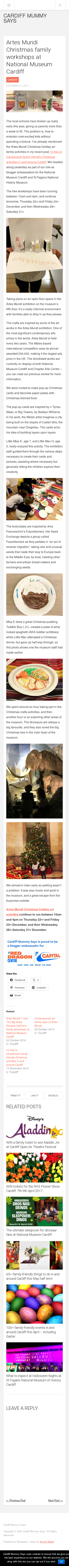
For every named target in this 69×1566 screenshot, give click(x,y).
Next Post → (55, 1500)
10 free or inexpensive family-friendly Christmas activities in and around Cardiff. (34, 157)
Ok (61, 1562)
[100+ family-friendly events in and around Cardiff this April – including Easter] (34, 1304)
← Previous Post (16, 1500)
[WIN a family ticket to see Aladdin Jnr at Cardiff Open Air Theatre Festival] (34, 1126)
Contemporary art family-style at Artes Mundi (46, 1021)
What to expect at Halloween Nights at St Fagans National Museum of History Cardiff (33, 1380)
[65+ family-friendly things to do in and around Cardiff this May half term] (34, 1255)
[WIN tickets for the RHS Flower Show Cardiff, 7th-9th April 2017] (34, 1167)
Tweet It (15, 1095)
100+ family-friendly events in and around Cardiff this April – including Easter (31, 1332)
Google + (53, 1095)
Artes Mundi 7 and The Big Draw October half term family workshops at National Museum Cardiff (17, 1027)
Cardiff (12, 79)
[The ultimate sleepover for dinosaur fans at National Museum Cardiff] (34, 1211)
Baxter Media (47, 1541)
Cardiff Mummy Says (25, 18)
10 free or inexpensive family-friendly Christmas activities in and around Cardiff (17, 1057)
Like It (34, 1095)
